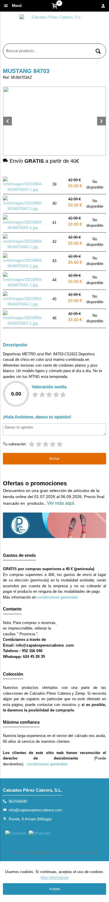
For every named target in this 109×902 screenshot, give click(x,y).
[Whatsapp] (39, 833)
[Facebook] (15, 833)
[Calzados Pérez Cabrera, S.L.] (54, 28)
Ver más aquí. (61, 503)
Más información (55, 877)
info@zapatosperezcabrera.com (35, 810)
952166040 (18, 801)
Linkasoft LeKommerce (77, 852)
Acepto (54, 889)
